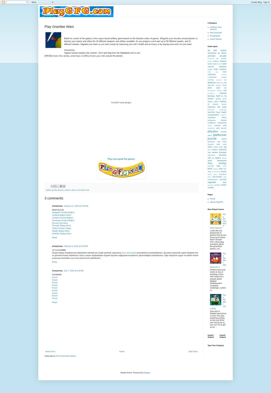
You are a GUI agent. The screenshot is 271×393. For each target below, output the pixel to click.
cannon (211, 67)
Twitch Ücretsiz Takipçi (61, 228)
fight (218, 96)
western (217, 185)
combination (212, 77)
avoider (223, 58)
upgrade (212, 182)
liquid (218, 112)
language (223, 109)
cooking (211, 80)
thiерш (215, 169)
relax (218, 144)
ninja (224, 125)
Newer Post (50, 351)
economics (211, 90)
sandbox (214, 150)
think (210, 168)
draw (224, 85)
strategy (222, 163)
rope (221, 147)
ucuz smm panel (129, 253)
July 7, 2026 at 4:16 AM (74, 271)
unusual (223, 179)
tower (223, 171)
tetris (224, 166)
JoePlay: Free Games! (216, 28)
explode (223, 93)
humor (224, 104)
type (224, 177)
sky (213, 158)
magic (223, 112)
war (87, 190)
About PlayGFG (216, 202)
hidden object (213, 101)
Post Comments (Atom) (66, 356)
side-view (211, 155)
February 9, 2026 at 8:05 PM (76, 246)
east (218, 88)
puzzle (212, 138)
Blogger (147, 373)
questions (211, 142)
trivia (209, 177)
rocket (215, 147)
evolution (211, 93)
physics (61, 190)
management (213, 115)
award (210, 61)
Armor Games (216, 39)
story (210, 163)
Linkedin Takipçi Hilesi (61, 234)
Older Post (193, 351)
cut (225, 80)
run (209, 150)
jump (224, 107)
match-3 (223, 115)
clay (216, 72)
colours (223, 74)
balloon (223, 61)
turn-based (81, 190)
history (223, 101)
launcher (211, 112)
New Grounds (216, 33)
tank (218, 166)
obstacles (211, 128)
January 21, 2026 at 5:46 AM (76, 206)
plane (210, 135)
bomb (220, 64)
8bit (215, 50)
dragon (218, 85)
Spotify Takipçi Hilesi (61, 231)
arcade (223, 56)
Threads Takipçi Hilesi (61, 226)
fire (222, 96)
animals (211, 56)
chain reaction (220, 69)
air (219, 53)
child (209, 72)
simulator (222, 155)
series (215, 152)
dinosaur (211, 85)
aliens (223, 53)
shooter (222, 152)
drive (210, 88)
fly (225, 96)
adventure (212, 53)
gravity (54, 190)
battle (210, 64)
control (223, 77)
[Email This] (52, 186)
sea (209, 152)
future (210, 98)
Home (122, 351)
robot (210, 147)
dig (225, 83)
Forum (55, 277)
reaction (211, 144)
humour (211, 107)
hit (208, 104)
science (68, 190)
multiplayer (212, 123)
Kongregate (215, 36)
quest (224, 139)
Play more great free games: (121, 159)
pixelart (223, 132)
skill (209, 158)
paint (218, 128)
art (217, 58)
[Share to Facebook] (61, 186)
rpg (225, 147)
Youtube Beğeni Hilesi (61, 215)
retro (224, 144)
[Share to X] (58, 186)
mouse (223, 120)
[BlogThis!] (55, 186)
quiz (219, 142)
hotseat (215, 104)
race (224, 141)
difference (220, 83)
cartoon (222, 66)
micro (224, 117)
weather (210, 185)
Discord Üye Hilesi (60, 223)
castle (210, 69)
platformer (219, 135)
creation (219, 80)
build (224, 64)
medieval (211, 117)
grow (224, 99)
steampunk (221, 160)
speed (224, 158)
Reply (54, 237)
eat (225, 88)
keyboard (211, 109)
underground (212, 179)
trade (209, 174)
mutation (217, 125)
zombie (211, 188)
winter (223, 185)
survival (211, 166)
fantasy (211, 96)
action (223, 50)
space (74, 190)
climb (224, 72)
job (219, 107)
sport (210, 160)
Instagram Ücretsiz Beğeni (63, 212)
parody (223, 128)
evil (224, 90)
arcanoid (211, 58)
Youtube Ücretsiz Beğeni (62, 218)
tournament (216, 172)
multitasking (222, 123)
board (214, 64)
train (215, 174)
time (221, 169)
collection (212, 74)
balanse (216, 61)
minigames (212, 120)
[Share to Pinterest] (64, 186)
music (210, 125)
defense (212, 82)
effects (219, 90)
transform (222, 174)
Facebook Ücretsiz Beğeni (63, 220)
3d (209, 50)
